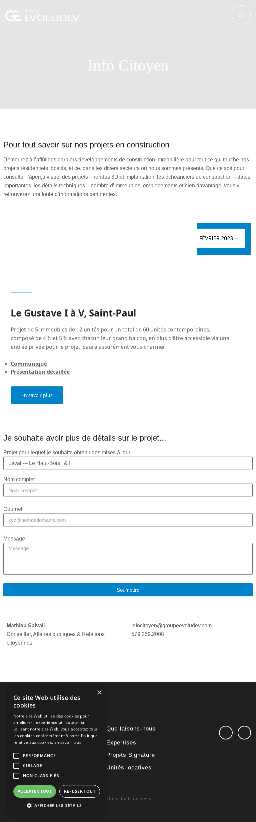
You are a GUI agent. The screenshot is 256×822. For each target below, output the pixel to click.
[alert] (57, 750)
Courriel (12, 509)
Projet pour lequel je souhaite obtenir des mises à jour (66, 452)
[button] (56, 805)
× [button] (99, 692)
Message (14, 538)
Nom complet (19, 479)
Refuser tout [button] (79, 791)
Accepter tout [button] (35, 791)
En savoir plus (37, 395)
